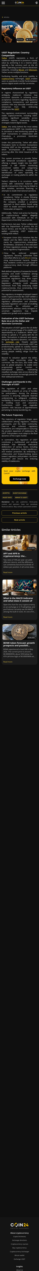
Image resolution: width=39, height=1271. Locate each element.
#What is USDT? (21, 497)
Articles (6, 17)
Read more (7, 572)
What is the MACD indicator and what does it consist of (18, 599)
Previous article (19, 513)
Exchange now (19, 479)
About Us (19, 1270)
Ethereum (33, 70)
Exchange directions (19, 1240)
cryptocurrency (8, 78)
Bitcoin (22, 70)
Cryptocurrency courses (19, 1244)
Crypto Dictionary (19, 1236)
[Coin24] (19, 3)
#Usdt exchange (19, 493)
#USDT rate (7, 497)
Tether (4, 58)
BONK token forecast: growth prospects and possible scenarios (19, 645)
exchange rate (12, 342)
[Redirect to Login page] (36, 3)
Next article (19, 520)
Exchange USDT (19, 1259)
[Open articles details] (19, 543)
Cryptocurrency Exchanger (19, 1252)
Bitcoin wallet (19, 1255)
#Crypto (6, 493)
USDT (28, 78)
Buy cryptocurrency (19, 1248)
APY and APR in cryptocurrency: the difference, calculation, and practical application (18, 557)
